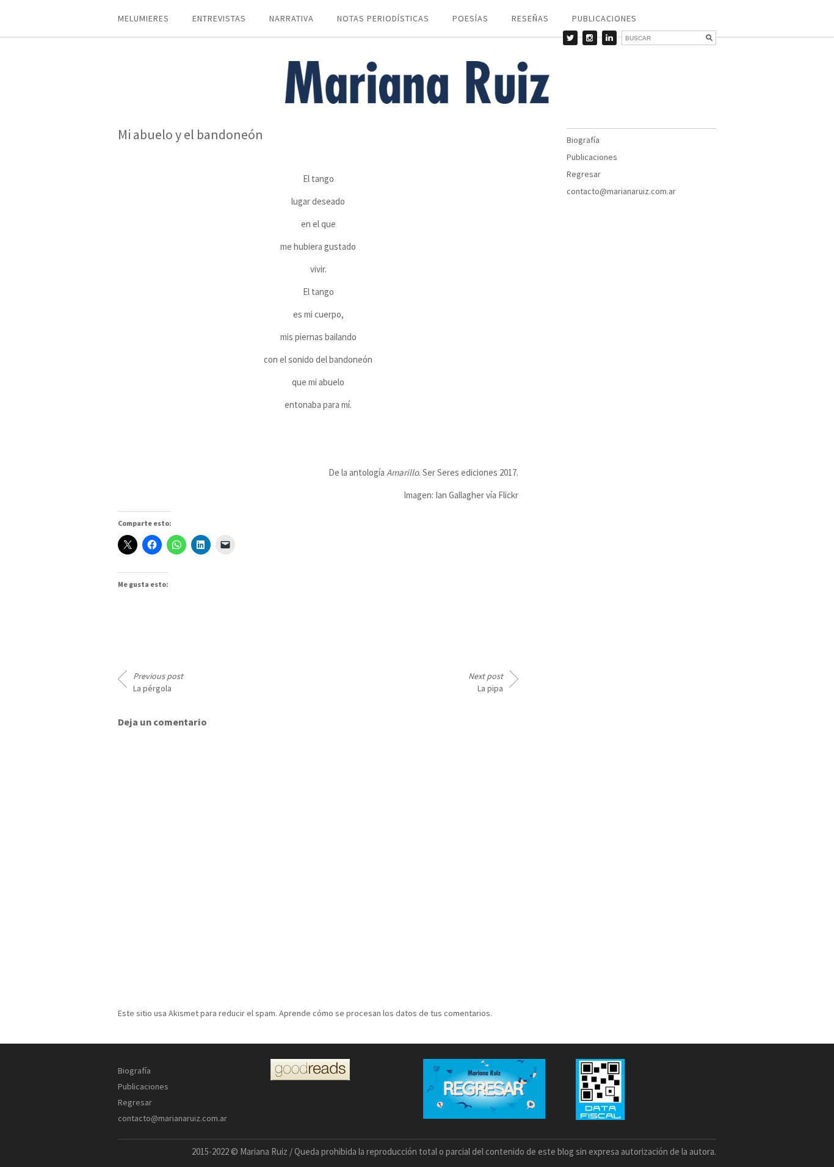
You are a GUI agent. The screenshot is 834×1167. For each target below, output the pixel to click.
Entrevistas (219, 18)
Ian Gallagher (459, 495)
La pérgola (158, 682)
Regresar (584, 174)
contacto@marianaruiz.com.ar (621, 191)
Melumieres (143, 18)
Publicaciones (604, 18)
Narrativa (291, 18)
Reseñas (530, 18)
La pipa (485, 682)
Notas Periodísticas (383, 18)
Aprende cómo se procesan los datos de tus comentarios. (385, 1013)
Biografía (583, 139)
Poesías (470, 18)
